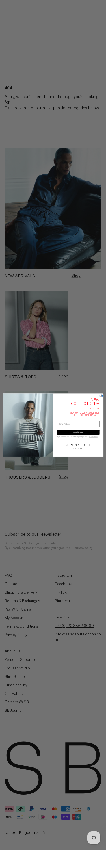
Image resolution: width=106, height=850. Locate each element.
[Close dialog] (101, 396)
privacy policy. (93, 436)
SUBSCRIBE (78, 432)
